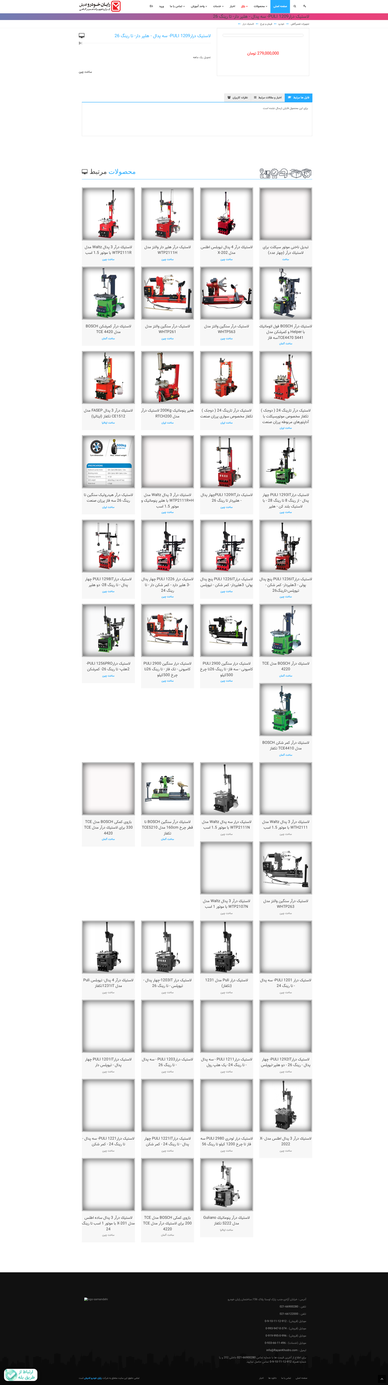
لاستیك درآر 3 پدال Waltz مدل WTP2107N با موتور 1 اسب (226, 904)
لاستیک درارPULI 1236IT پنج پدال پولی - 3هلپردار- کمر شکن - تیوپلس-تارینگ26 (285, 585)
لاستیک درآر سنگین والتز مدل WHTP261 (167, 329)
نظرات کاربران (240, 98)
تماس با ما (286, 1378)
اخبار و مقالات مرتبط (270, 98)
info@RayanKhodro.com (281, 1350)
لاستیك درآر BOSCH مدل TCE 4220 (285, 667)
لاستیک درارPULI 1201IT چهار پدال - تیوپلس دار (108, 1062)
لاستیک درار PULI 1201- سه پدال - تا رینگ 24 (285, 983)
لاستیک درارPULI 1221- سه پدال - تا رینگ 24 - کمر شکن (108, 1142)
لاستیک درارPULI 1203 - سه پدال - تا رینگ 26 (167, 1062)
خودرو (281, 24)
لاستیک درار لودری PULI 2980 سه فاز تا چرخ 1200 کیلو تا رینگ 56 (226, 1142)
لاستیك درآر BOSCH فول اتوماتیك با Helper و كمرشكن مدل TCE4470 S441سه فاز (285, 332)
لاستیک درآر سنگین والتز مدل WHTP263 (285, 904)
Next (296, 35)
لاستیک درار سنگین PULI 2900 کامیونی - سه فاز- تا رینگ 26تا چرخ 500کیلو (226, 669)
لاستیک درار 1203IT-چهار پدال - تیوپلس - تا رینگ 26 (167, 983)
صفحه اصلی (301, 1378)
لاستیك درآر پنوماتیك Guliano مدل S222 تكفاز (226, 1221)
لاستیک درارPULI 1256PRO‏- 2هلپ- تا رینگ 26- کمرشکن (108, 667)
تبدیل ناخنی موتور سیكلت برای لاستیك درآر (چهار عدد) (286, 250)
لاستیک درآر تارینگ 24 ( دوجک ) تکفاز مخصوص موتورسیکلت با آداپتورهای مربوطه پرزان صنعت (286, 416)
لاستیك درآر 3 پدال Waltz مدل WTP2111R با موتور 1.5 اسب (108, 250)
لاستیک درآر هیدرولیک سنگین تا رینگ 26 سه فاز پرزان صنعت (108, 498)
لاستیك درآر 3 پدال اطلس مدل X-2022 (285, 1142)
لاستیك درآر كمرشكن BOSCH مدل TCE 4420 (108, 329)
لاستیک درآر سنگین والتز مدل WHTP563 (226, 329)
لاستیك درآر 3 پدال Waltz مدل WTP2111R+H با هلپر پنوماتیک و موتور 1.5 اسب (167, 501)
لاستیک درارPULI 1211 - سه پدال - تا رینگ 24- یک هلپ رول (226, 1062)
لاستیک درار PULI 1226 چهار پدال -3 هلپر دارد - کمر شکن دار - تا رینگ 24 (167, 585)
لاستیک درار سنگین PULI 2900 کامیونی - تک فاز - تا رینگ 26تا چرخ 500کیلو (167, 669)
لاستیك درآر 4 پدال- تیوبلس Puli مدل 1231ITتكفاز (108, 983)
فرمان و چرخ (266, 24)
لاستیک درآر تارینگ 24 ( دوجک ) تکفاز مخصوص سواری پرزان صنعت (226, 413)
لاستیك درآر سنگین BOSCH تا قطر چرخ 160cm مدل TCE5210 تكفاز (167, 827)
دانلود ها (272, 1378)
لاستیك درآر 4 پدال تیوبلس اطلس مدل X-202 (227, 250)
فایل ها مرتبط (301, 98)
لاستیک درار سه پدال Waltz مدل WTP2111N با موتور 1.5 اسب (226, 825)
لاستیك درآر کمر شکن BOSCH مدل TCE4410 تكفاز (285, 746)
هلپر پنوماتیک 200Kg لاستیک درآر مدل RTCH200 (167, 413)
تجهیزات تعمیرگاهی (300, 24)
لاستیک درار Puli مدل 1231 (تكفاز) (226, 983)
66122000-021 (289, 1314)
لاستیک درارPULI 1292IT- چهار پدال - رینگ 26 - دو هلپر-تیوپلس (285, 1062)
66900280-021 (289, 1307)
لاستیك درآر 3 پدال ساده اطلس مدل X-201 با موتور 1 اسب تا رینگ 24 (108, 1223)
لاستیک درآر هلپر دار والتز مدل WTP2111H (167, 250)
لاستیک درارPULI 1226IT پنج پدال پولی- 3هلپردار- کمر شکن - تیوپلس (226, 582)
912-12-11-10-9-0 (276, 1321)
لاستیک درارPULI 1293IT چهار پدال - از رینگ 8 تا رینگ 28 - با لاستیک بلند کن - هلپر (286, 501)
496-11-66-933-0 (275, 1343)
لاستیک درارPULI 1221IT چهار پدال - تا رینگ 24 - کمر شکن (167, 1142)
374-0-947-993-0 (276, 1328)
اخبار (261, 1378)
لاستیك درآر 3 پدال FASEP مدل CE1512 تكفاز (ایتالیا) (108, 413)
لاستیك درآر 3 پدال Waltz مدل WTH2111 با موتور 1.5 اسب (285, 825)
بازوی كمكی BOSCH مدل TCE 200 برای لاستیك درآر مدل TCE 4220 (167, 1223)
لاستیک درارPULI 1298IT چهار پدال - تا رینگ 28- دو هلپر (108, 582)
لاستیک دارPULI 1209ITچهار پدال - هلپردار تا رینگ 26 (227, 498)
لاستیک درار (248, 24)
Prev (229, 35)
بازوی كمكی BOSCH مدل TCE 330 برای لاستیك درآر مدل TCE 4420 (108, 827)
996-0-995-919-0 (276, 1336)
